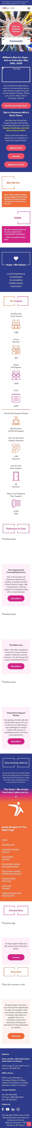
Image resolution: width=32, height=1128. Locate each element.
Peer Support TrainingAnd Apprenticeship (11, 865)
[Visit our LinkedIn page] (13, 1109)
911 (24, 3)
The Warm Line (8, 844)
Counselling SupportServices (10, 850)
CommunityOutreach (7, 886)
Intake (4, 839)
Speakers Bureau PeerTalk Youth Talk (11, 894)
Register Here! (16, 148)
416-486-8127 (11, 1099)
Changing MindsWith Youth (9, 879)
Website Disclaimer (13, 1122)
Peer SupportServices (7, 857)
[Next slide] (28, 35)
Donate (16, 957)
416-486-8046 (11, 1094)
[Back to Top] (29, 1124)
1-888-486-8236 (16, 1097)
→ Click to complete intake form (14, 238)
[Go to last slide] (3, 35)
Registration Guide (16, 164)
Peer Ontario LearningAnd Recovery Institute (12, 872)
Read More (16, 598)
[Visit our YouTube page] (7, 1109)
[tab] (12, 48)
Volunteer (16, 1036)
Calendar (16, 156)
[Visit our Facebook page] (3, 1109)
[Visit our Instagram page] (18, 1109)
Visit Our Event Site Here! (16, 105)
